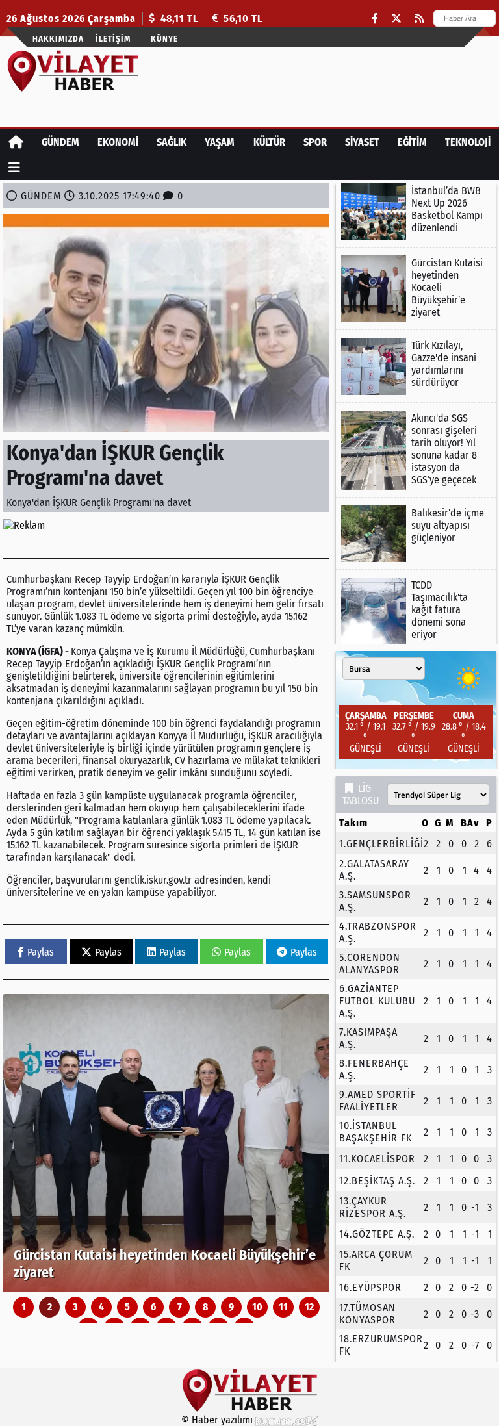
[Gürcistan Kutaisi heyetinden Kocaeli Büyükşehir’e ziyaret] (166, 1143)
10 (257, 1307)
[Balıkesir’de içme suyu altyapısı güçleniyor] (416, 533)
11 (283, 1307)
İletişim (113, 39)
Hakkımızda (58, 39)
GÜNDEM (60, 142)
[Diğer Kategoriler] (14, 167)
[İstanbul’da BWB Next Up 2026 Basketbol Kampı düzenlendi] (416, 211)
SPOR (315, 142)
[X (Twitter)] (396, 18)
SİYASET (362, 142)
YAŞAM (220, 142)
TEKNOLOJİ (468, 142)
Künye (164, 39)
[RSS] (419, 18)
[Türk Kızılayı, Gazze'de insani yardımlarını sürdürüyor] (416, 366)
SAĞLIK (171, 142)
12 (309, 1307)
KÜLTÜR (269, 142)
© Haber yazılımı (218, 1420)
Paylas (40, 952)
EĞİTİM (412, 142)
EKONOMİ (117, 142)
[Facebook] (375, 18)
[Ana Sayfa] (16, 142)
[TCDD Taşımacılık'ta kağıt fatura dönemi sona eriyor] (416, 611)
